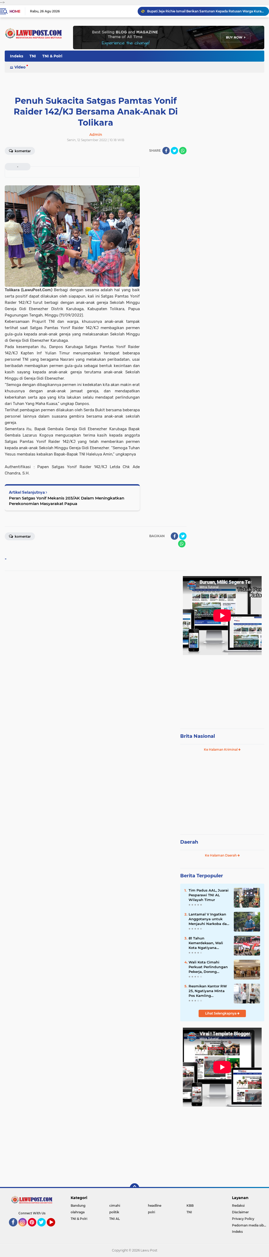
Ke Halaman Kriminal (221, 749)
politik (114, 1212)
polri (151, 1212)
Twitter (43, 1228)
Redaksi (238, 1205)
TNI (32, 56)
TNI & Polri (52, 56)
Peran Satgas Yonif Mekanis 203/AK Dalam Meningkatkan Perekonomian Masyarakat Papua (66, 501)
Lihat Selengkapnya (221, 1013)
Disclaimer (240, 1212)
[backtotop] (134, 1188)
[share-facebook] (166, 150)
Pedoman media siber (249, 1225)
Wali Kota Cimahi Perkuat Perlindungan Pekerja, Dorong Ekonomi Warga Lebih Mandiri (208, 967)
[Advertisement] (222, 689)
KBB (190, 1205)
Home (14, 11)
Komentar (22, 151)
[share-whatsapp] (183, 150)
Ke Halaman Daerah (221, 855)
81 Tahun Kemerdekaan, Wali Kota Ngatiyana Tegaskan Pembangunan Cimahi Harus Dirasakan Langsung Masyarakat (209, 943)
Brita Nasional (197, 736)
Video (19, 67)
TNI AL (114, 1219)
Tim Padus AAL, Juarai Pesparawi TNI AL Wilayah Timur (209, 895)
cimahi (114, 1205)
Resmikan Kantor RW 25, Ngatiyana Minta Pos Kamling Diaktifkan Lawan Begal (208, 991)
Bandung (78, 1205)
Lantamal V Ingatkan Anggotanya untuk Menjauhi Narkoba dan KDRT (209, 919)
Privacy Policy (243, 1219)
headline (154, 1205)
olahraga (78, 1212)
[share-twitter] (174, 150)
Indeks (16, 56)
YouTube (54, 1228)
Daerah (189, 842)
